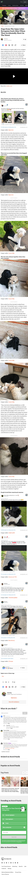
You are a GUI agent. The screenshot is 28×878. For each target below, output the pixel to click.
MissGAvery (11, 640)
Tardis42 (8, 725)
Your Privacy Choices (6, 866)
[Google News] (17, 862)
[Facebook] (2, 862)
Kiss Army (5, 743)
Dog (3, 676)
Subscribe (14, 837)
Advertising (14, 866)
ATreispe (10, 661)
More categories (7, 827)
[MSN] (15, 862)
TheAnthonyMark (12, 597)
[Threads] (13, 862)
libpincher (11, 130)
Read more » (14, 697)
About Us (21, 866)
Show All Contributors (14, 702)
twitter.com (9, 86)
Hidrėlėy (6, 38)
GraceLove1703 (12, 577)
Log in (25, 1)
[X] (8, 862)
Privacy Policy (18, 872)
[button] (23, 772)
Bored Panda (6, 859)
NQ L (4, 715)
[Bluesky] (10, 862)
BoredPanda (7, 2)
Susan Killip (11, 253)
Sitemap (9, 868)
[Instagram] (4, 862)
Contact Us (4, 868)
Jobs (25, 866)
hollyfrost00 (11, 533)
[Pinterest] (6, 862)
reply (9, 723)
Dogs (2, 26)
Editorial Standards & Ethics (7, 872)
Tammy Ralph (6, 730)
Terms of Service (5, 874)
